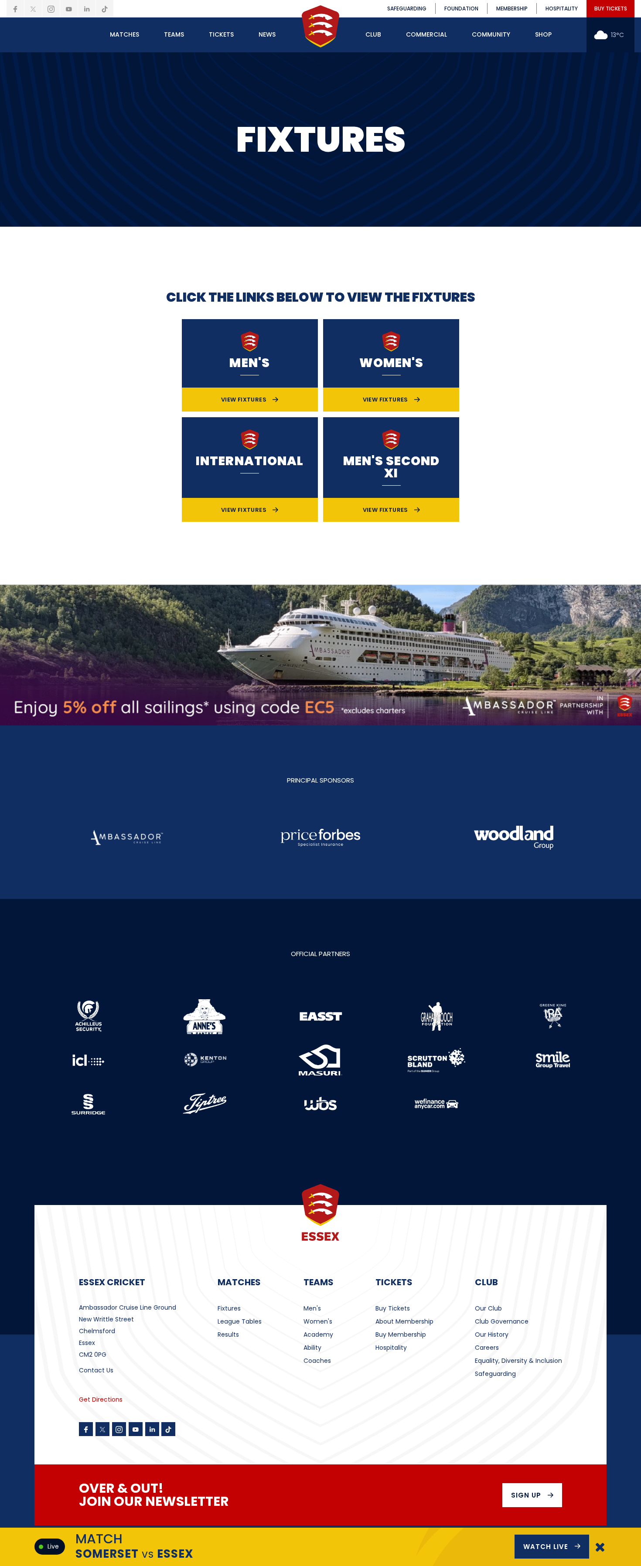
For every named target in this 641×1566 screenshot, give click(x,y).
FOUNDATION (461, 8)
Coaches (317, 1360)
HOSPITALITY (562, 8)
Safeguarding (495, 1373)
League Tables (240, 1321)
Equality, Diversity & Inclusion (518, 1360)
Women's (317, 1321)
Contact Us (96, 1370)
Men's (312, 1308)
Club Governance (501, 1321)
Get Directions (101, 1399)
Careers (487, 1347)
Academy (318, 1334)
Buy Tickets (392, 1308)
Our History (491, 1334)
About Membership (404, 1321)
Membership (512, 8)
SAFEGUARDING (406, 8)
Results (228, 1334)
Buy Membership (400, 1334)
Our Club (488, 1308)
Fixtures (229, 1308)
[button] (124, 34)
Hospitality (391, 1347)
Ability (312, 1347)
